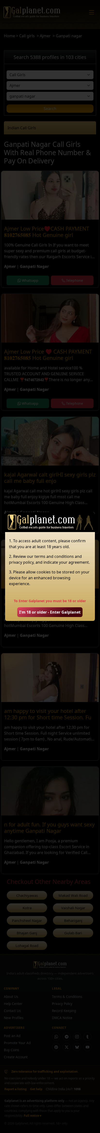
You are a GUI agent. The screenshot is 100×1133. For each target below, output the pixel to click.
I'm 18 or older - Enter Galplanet (50, 612)
